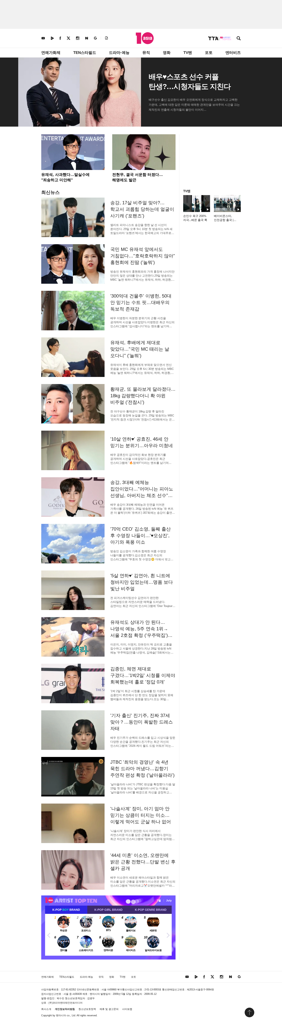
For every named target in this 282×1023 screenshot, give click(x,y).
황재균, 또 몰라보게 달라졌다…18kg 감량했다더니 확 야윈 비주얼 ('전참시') (143, 396)
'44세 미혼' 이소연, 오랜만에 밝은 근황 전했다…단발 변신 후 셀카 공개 (143, 862)
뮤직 (146, 52)
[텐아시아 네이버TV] (52, 38)
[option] (108, 935)
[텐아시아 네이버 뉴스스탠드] (86, 38)
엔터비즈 (233, 52)
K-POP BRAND (66, 909)
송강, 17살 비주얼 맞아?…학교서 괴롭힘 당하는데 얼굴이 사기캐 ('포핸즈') (142, 209)
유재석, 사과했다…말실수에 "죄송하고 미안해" (65, 177)
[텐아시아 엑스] (68, 38)
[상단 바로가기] (249, 1012)
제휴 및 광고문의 (109, 1009)
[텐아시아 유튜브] (43, 38)
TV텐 (187, 52)
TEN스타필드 (84, 52)
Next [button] (168, 935)
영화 (167, 52)
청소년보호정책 (87, 1009)
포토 (209, 52)
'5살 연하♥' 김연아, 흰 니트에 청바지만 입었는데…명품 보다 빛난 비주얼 (141, 582)
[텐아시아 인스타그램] (77, 38)
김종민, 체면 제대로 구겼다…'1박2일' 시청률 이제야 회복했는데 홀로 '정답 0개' (142, 675)
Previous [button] (49, 935)
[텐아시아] (145, 38)
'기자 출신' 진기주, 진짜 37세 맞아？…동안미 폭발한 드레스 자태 (141, 722)
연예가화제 (50, 52)
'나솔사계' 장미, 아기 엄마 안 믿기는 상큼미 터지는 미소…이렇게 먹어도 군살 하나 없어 (140, 815)
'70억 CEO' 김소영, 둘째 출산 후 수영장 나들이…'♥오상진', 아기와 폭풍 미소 (140, 535)
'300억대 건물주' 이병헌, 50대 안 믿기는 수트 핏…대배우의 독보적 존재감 (141, 302)
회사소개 (46, 1009)
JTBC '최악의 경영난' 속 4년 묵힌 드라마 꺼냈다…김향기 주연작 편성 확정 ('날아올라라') (142, 768)
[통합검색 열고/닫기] (239, 38)
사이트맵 (127, 1009)
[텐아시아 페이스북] (60, 38)
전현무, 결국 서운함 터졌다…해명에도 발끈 (137, 177)
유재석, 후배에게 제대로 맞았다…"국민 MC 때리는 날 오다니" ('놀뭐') (139, 349)
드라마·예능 (119, 52)
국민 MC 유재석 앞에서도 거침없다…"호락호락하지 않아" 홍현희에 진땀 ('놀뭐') (142, 256)
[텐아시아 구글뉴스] (95, 38)
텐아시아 (61, 1015)
